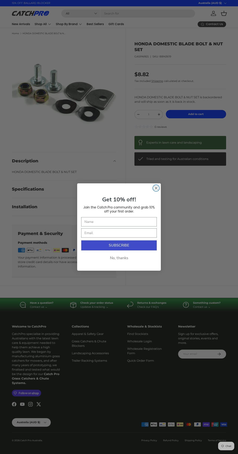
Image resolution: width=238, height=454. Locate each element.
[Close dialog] (156, 188)
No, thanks (119, 257)
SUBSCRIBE (119, 245)
